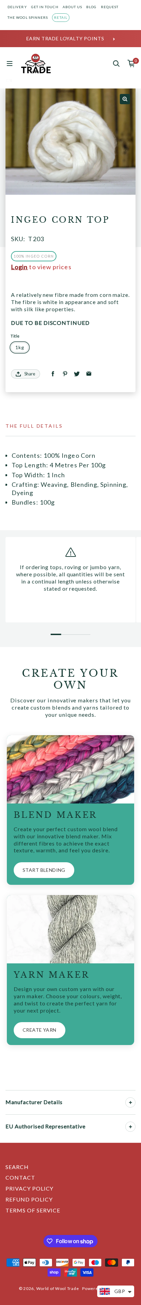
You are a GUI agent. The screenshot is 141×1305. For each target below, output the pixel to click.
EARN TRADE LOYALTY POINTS (65, 38)
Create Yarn (39, 1030)
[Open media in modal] (125, 99)
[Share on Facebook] (53, 374)
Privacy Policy (29, 1188)
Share (29, 373)
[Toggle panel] (130, 1102)
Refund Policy (28, 1199)
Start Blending (44, 870)
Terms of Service (32, 1210)
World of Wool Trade (57, 1288)
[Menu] (9, 63)
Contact (20, 1177)
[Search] (116, 63)
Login (19, 267)
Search (17, 1167)
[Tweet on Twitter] (77, 374)
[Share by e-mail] (89, 374)
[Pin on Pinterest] (65, 374)
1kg (19, 347)
